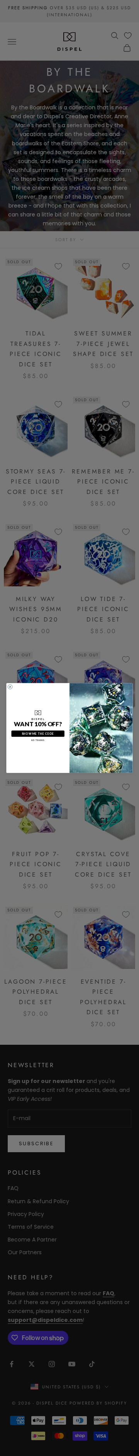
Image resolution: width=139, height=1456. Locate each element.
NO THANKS (37, 740)
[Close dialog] (10, 687)
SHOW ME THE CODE (38, 734)
